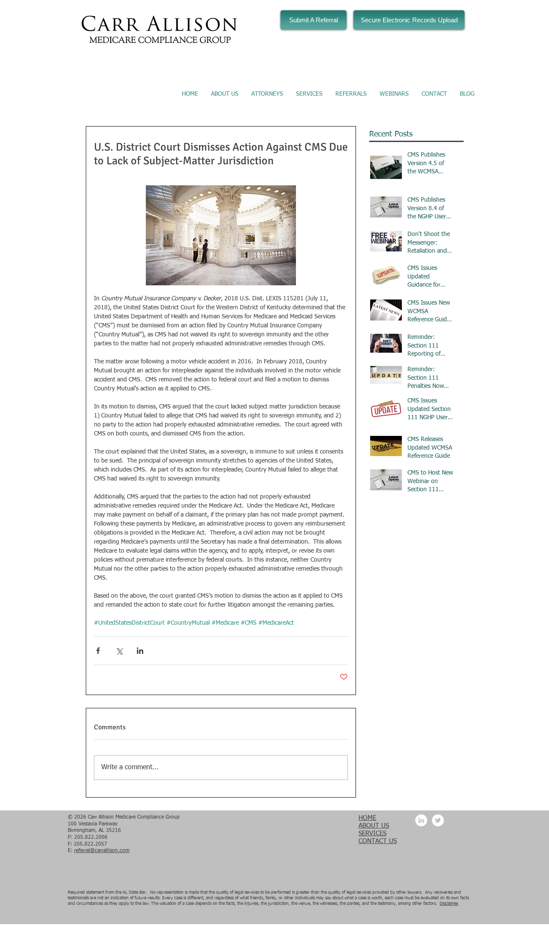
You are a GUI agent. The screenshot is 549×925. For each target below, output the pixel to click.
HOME (367, 818)
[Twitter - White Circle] (438, 820)
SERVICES (372, 833)
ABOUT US (374, 825)
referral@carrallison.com (102, 850)
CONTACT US (378, 841)
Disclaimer (449, 903)
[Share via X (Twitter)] (119, 651)
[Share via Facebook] (98, 651)
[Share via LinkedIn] (140, 651)
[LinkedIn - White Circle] (421, 820)
